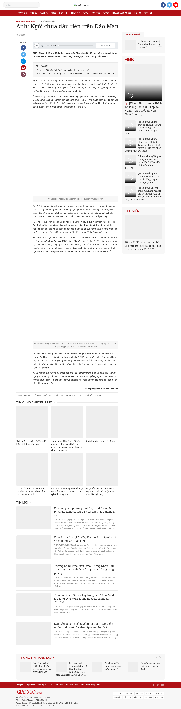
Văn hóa (44, 13)
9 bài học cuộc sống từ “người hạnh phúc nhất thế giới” (149, 44)
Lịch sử (137, 13)
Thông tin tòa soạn (57, 685)
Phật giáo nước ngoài (26, 21)
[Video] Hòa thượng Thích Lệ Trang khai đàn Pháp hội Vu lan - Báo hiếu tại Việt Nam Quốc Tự (143, 109)
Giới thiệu (148, 697)
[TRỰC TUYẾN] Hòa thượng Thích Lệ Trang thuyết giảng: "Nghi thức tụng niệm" (149, 178)
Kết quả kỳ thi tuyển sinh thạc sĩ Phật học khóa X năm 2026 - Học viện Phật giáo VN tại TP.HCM (71, 669)
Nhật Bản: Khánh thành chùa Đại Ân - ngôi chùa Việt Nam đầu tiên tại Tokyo (100, 491)
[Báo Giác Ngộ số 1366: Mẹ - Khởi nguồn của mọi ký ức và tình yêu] (25, 667)
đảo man (37, 395)
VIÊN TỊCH (139, 693)
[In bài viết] (23, 74)
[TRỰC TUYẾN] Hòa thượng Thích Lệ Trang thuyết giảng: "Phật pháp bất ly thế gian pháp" (143, 127)
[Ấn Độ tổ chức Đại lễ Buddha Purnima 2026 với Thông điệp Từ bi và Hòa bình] (32, 469)
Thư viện (132, 211)
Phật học (75, 13)
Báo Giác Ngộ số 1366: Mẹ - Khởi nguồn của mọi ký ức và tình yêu (42, 667)
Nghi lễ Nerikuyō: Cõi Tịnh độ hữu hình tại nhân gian (31, 443)
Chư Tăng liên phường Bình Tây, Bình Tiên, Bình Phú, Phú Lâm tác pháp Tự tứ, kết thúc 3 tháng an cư (85, 511)
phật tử (88, 395)
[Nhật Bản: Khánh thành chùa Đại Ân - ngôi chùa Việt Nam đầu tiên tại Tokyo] (102, 469)
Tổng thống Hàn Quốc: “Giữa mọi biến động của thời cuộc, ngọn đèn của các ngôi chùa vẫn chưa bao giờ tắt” (67, 445)
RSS (98, 685)
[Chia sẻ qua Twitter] (23, 54)
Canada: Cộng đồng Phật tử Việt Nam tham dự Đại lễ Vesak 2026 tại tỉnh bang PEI (67, 491)
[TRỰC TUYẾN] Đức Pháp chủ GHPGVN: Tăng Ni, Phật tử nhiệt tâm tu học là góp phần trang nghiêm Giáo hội (143, 145)
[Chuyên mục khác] (161, 13)
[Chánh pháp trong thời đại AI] (102, 422)
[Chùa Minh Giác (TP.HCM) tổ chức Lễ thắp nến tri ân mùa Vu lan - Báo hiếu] (33, 547)
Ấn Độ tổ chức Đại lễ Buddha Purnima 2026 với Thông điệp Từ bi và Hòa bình (31, 491)
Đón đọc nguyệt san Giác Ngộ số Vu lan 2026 (150, 666)
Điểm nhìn (63, 13)
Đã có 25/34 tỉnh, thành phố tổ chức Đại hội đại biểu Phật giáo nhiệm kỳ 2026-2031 (143, 245)
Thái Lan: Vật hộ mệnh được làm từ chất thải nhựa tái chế (63, 70)
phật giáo (58, 395)
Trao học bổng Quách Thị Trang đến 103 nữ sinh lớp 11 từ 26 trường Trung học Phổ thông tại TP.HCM (84, 598)
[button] (157, 667)
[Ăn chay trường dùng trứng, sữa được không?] (97, 667)
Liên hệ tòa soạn (72, 685)
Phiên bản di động (88, 685)
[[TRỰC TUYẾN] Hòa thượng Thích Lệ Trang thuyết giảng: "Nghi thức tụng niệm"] (130, 177)
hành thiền (70, 395)
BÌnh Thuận (138, 697)
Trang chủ (22, 13)
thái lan (97, 395)
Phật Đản (117, 697)
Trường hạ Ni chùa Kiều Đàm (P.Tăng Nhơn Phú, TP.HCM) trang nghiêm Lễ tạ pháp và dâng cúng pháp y (84, 569)
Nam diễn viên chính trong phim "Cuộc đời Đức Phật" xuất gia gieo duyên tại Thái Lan (75, 73)
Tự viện (106, 13)
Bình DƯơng (159, 697)
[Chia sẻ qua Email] (23, 67)
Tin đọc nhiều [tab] (133, 34)
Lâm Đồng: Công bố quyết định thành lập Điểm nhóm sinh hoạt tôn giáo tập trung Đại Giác (83, 625)
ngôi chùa (47, 395)
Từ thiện (148, 13)
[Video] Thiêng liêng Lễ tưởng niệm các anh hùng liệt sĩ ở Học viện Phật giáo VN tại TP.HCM (143, 162)
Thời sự (33, 13)
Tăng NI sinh (159, 693)
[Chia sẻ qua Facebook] (23, 48)
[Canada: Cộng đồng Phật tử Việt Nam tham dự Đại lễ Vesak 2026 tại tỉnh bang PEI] (67, 469)
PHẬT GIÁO (128, 693)
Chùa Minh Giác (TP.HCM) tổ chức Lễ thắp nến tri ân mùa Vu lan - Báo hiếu (85, 539)
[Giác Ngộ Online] (60, 691)
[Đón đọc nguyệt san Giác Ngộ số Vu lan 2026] (133, 667)
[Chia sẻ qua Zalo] (23, 61)
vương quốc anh (24, 395)
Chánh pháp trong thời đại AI (101, 441)
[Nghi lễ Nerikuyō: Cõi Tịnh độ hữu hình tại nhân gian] (32, 422)
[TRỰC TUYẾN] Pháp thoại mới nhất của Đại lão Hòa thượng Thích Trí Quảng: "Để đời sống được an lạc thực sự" (143, 193)
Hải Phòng (127, 697)
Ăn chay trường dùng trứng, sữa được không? (113, 666)
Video (53, 13)
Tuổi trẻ (96, 13)
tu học (80, 395)
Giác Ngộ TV (42, 685)
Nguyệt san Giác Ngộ (121, 13)
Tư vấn (86, 13)
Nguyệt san (31, 685)
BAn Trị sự (117, 693)
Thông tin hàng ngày (36, 657)
